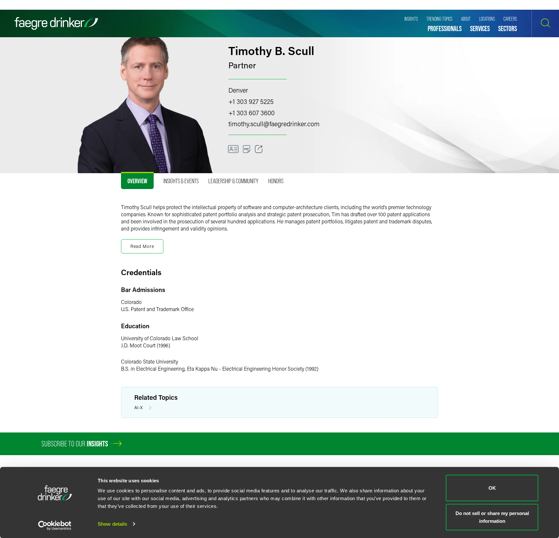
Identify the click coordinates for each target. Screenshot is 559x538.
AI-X (138, 407)
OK (492, 488)
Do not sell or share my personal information (492, 516)
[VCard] (233, 149)
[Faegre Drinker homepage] (56, 23)
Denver (238, 90)
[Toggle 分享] (259, 149)
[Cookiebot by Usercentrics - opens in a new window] (55, 525)
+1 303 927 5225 (251, 101)
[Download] (247, 149)
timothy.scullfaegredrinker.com (274, 123)
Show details (112, 524)
